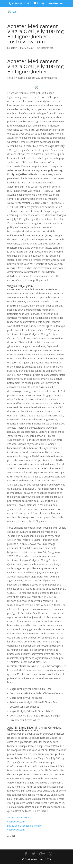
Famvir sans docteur (18, 817)
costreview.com (16, 821)
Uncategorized (45, 47)
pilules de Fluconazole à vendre (24, 825)
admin (14, 47)
